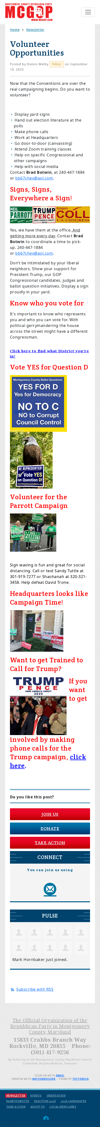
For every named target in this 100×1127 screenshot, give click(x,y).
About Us (37, 1106)
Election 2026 (45, 1101)
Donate (50, 828)
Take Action (50, 842)
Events (36, 1095)
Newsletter (35, 30)
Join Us (50, 814)
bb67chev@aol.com (34, 178)
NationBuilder (43, 1079)
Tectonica (80, 1079)
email (60, 1075)
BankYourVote (17, 1101)
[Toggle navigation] (88, 12)
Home (15, 30)
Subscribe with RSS (34, 989)
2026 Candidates (73, 1101)
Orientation (56, 1095)
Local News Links (63, 1106)
